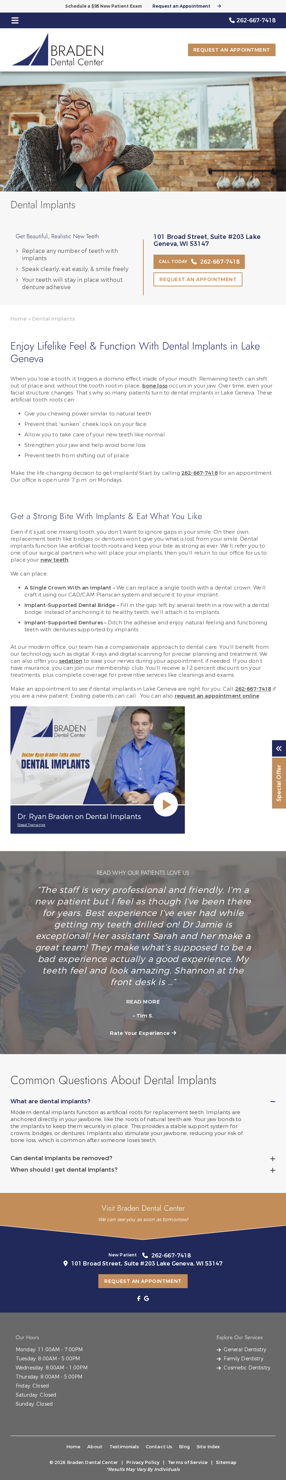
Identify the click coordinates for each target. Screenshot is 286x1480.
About (95, 1447)
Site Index (208, 1447)
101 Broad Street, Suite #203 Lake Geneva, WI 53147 (207, 240)
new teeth (54, 559)
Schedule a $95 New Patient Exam (103, 6)
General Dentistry (245, 1349)
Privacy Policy (142, 1462)
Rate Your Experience (140, 1033)
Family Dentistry (243, 1358)
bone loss (154, 385)
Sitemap (226, 1462)
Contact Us (159, 1447)
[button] (138, 1298)
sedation (70, 661)
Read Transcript (31, 825)
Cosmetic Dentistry (247, 1368)
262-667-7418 (199, 472)
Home (18, 318)
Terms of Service (188, 1462)
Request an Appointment (181, 6)
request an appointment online (217, 695)
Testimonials (124, 1447)
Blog (184, 1447)
